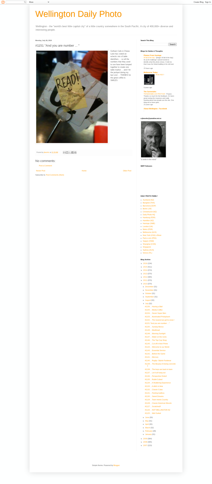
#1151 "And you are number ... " (157, 323)
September (149, 297)
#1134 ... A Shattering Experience (158, 383)
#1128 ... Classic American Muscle (158, 403)
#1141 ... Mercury (151, 357)
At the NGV (160, 74)
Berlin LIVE (147, 209)
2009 (145, 439)
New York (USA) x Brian (152, 235)
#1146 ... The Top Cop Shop (156, 340)
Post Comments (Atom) (55, 175)
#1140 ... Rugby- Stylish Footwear (158, 361)
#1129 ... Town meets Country (156, 400)
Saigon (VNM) (148, 241)
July (147, 304)
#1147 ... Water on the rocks (156, 337)
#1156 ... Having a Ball (154, 307)
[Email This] (64, 152)
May (147, 421)
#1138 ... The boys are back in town (158, 369)
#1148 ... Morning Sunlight (155, 334)
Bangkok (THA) (149, 203)
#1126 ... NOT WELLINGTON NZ (157, 410)
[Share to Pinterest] (75, 152)
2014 (145, 270)
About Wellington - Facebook (155, 109)
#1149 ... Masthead (152, 330)
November (149, 290)
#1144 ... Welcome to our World (157, 347)
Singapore (147, 247)
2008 (145, 442)
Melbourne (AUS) (149, 232)
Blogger (116, 465)
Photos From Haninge (152, 55)
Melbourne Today (151, 72)
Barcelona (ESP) (149, 206)
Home (84, 171)
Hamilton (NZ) (148, 221)
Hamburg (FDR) (149, 218)
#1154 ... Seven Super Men (155, 313)
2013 (145, 274)
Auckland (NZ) (148, 200)
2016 (145, 263)
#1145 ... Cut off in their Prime (156, 344)
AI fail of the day (149, 57)
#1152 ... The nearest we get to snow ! (159, 320)
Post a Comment (45, 166)
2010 (145, 284)
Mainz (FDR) (148, 229)
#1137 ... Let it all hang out (155, 373)
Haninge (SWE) (149, 223)
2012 (145, 277)
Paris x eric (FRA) (149, 238)
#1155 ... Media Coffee (154, 310)
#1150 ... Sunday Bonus (154, 327)
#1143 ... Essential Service (155, 350)
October (148, 293)
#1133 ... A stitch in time (154, 386)
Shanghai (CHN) (149, 244)
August (148, 300)
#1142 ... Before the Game (155, 354)
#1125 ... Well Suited (153, 413)
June (147, 417)
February (149, 431)
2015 (145, 267)
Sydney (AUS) (148, 250)
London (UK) (148, 226)
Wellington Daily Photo (78, 14)
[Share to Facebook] (72, 152)
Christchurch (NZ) (150, 212)
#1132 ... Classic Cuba (154, 390)
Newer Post (40, 171)
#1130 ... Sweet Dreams (154, 396)
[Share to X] (69, 152)
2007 (145, 445)
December (149, 287)
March (148, 428)
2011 (145, 280)
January (148, 434)
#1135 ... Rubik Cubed (153, 379)
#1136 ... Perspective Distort (156, 376)
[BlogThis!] (67, 152)
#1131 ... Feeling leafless (154, 393)
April (147, 424)
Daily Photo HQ (149, 215)
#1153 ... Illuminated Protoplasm (157, 317)
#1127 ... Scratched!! (153, 406)
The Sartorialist (150, 92)
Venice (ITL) (147, 253)
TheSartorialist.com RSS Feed (154, 94)
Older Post (127, 171)
